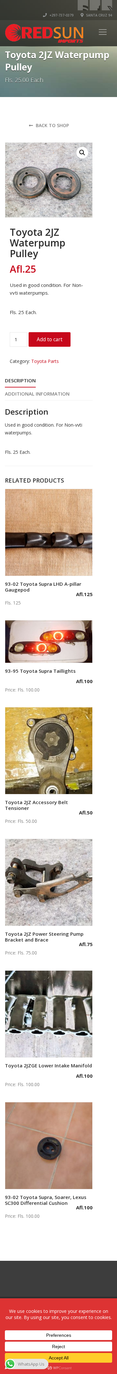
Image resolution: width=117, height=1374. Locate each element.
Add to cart (49, 339)
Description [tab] (20, 380)
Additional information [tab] (37, 393)
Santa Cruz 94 (98, 15)
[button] (82, 152)
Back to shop (51, 125)
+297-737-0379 (60, 15)
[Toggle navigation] (103, 32)
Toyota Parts (45, 361)
